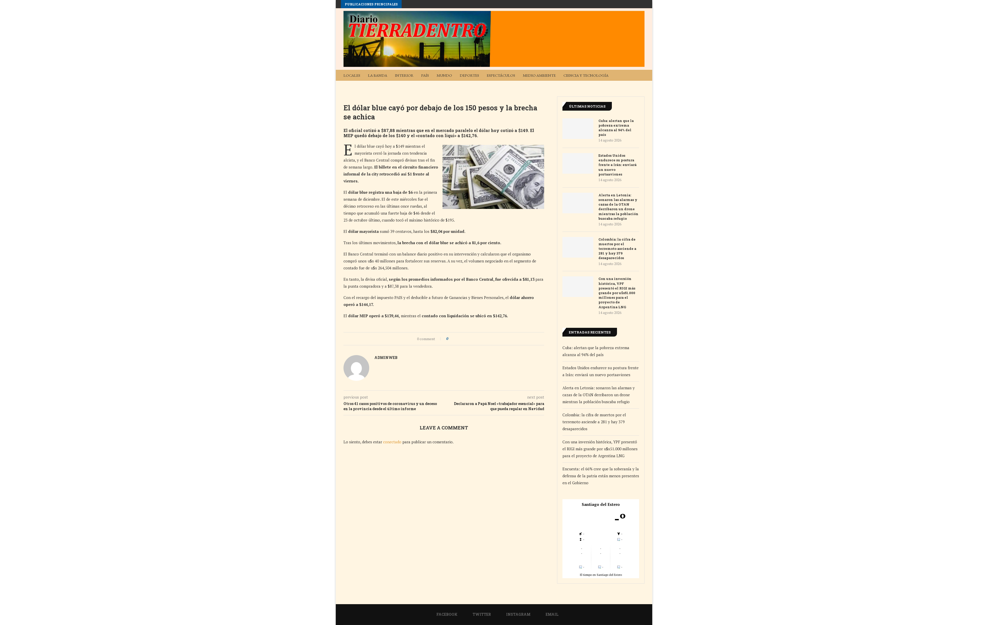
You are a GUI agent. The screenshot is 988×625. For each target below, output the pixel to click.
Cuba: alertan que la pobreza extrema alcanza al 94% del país (616, 127)
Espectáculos (501, 75)
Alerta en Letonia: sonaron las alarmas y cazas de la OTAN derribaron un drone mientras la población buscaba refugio (618, 207)
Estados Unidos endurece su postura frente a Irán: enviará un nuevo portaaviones (617, 165)
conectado (392, 441)
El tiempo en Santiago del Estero (601, 575)
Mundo (444, 75)
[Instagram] (630, 86)
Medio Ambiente (539, 75)
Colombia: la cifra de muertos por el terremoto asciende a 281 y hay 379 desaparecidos (617, 248)
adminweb (386, 357)
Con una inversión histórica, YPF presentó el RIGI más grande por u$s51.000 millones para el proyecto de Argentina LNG (616, 292)
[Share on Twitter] (461, 338)
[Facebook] (613, 86)
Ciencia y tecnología (585, 75)
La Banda (377, 75)
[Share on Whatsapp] (466, 338)
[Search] (642, 75)
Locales (351, 75)
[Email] (638, 86)
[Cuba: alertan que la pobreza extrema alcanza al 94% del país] (577, 128)
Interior (404, 75)
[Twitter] (622, 86)
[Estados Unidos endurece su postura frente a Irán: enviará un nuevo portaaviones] (577, 163)
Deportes (469, 75)
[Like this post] (450, 338)
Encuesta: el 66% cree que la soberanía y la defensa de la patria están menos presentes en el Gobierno (600, 475)
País (425, 75)
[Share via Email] (471, 338)
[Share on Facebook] (456, 338)
